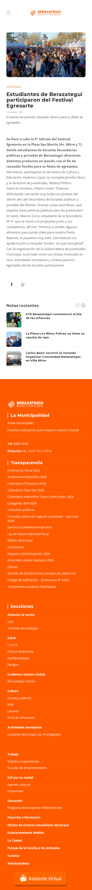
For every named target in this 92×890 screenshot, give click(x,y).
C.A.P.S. (12, 645)
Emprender (15, 791)
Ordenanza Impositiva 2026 (27, 477)
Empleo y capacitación (23, 761)
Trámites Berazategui (22, 628)
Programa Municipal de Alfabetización (34, 808)
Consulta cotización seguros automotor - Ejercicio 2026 (42, 518)
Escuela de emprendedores (27, 768)
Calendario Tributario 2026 (26, 483)
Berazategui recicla (21, 681)
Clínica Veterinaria (20, 651)
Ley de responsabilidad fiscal (28, 534)
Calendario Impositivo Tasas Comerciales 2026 (40, 497)
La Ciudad (14, 840)
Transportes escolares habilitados (31, 587)
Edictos (12, 567)
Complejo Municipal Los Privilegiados (34, 734)
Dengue (13, 665)
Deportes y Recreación (23, 817)
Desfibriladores (18, 658)
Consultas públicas (21, 510)
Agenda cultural (18, 785)
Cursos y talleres (19, 698)
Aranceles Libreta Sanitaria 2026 (30, 560)
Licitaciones (15, 547)
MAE (10, 704)
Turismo (13, 856)
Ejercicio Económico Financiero (29, 527)
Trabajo (13, 754)
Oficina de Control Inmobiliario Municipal (38, 825)
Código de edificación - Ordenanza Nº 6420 (38, 580)
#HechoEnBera (18, 863)
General (14, 86)
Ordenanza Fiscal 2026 (23, 470)
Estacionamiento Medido (25, 833)
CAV (10, 622)
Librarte (13, 711)
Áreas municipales (20, 423)
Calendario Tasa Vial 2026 (25, 490)
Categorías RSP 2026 (22, 503)
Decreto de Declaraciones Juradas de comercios (41, 573)
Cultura (12, 691)
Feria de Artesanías (21, 718)
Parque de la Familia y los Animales (33, 848)
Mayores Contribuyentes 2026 (28, 554)
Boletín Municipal (20, 540)
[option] (46, 339)
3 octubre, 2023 (14, 112)
